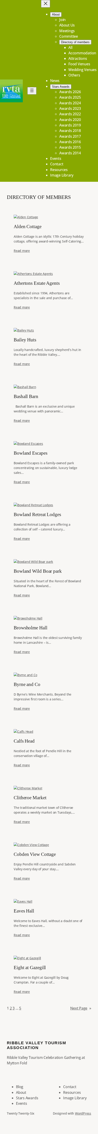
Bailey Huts (25, 340)
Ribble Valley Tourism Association (36, 1045)
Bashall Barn (26, 396)
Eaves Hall (24, 911)
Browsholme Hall (30, 627)
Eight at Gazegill (30, 967)
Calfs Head (24, 741)
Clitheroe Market (30, 797)
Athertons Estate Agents (37, 283)
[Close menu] (45, 4)
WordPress (83, 1113)
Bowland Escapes (30, 453)
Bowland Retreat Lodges (37, 514)
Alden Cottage (27, 226)
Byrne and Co (27, 684)
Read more (22, 250)
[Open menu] (31, 91)
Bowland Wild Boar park (38, 571)
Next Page (80, 1008)
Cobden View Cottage (35, 854)
